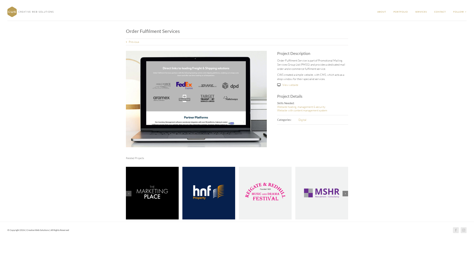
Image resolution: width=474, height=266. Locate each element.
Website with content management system (302, 110)
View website (290, 85)
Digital (302, 120)
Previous (134, 42)
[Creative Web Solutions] (30, 8)
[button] (128, 193)
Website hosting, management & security (301, 107)
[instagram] (464, 230)
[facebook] (456, 230)
